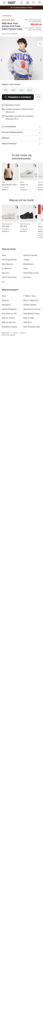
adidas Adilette (29, 305)
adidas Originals (30, 255)
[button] (21, 58)
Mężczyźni (6, 333)
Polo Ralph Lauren (31, 273)
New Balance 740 (9, 313)
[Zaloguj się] (27, 3)
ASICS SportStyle (9, 259)
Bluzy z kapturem (30, 300)
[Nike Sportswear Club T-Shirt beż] (10, 171)
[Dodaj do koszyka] (16, 165)
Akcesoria (6, 305)
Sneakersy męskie (9, 327)
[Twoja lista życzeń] (33, 3)
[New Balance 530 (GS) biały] (10, 213)
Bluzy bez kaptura (8, 335)
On (3, 281)
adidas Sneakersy (9, 309)
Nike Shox (27, 322)
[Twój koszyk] (39, 3)
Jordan (26, 259)
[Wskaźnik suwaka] (18, 78)
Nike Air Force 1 (8, 318)
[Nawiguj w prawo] (40, 60)
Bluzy (23, 333)
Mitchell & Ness (8, 20)
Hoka (25, 268)
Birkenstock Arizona (31, 309)
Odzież (15, 333)
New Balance (7, 264)
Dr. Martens (6, 268)
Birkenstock (28, 264)
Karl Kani (27, 277)
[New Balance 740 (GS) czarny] (28, 213)
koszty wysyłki (36, 21)
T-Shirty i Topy (29, 296)
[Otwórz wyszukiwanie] (21, 3)
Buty (4, 296)
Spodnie (5, 300)
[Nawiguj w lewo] (1, 60)
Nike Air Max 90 (8, 322)
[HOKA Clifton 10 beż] (28, 171)
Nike (4, 255)
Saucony (5, 273)
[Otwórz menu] (4, 3)
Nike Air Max (28, 318)
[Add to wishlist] (40, 43)
